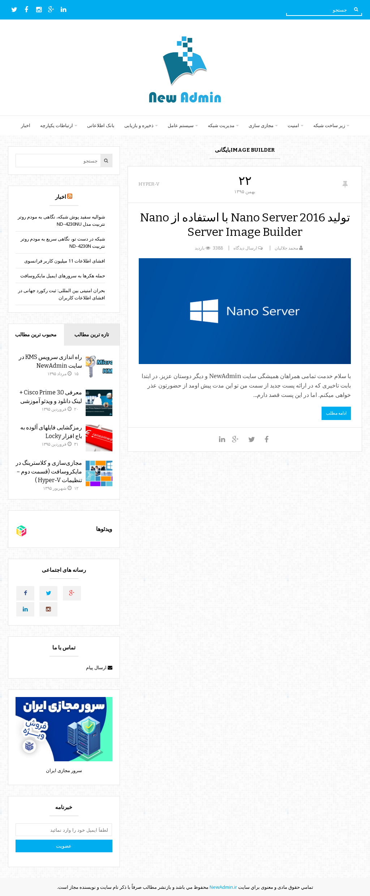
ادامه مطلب (336, 413)
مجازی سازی (261, 125)
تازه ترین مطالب (91, 335)
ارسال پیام (97, 667)
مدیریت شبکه (221, 125)
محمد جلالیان (286, 248)
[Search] (356, 9)
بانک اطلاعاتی (101, 125)
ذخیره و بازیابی (139, 125)
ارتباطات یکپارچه (56, 125)
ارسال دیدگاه (245, 248)
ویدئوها (104, 528)
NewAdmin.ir (223, 887)
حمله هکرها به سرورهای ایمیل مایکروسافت (62, 275)
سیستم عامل (181, 125)
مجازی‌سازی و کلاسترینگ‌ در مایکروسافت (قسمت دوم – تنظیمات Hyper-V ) (49, 471)
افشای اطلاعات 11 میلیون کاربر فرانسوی (64, 260)
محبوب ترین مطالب (36, 335)
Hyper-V (148, 184)
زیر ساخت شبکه (329, 125)
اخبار (25, 125)
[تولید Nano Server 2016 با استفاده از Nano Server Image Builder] (245, 311)
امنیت (293, 125)
